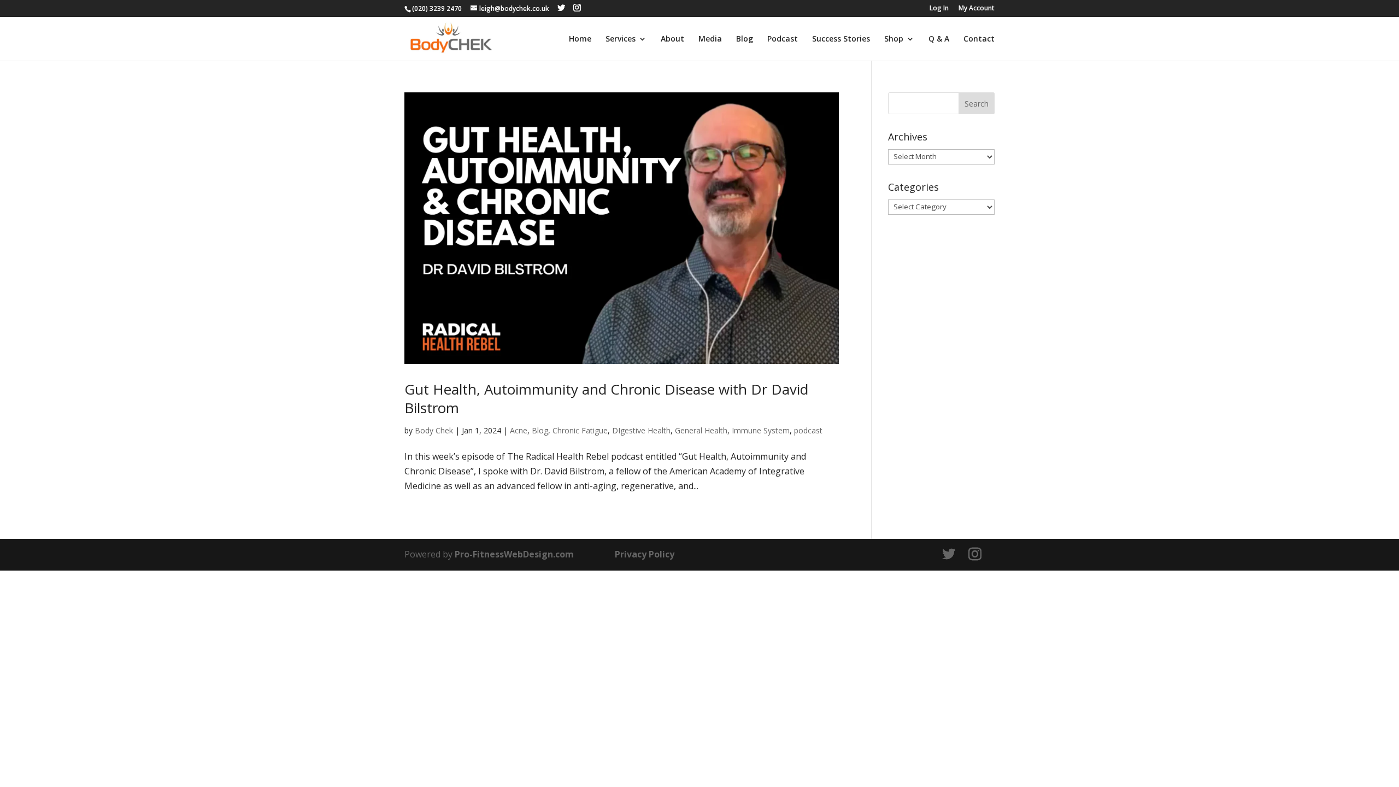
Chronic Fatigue (580, 430)
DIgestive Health (641, 430)
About (672, 39)
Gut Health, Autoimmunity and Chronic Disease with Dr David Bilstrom (606, 398)
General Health (701, 430)
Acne (518, 430)
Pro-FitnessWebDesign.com (514, 554)
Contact (979, 39)
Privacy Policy (644, 554)
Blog (744, 39)
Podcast (782, 39)
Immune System (761, 430)
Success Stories (841, 39)
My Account (977, 9)
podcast (808, 430)
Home (580, 39)
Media (710, 39)
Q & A (938, 39)
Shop (893, 39)
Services (621, 39)
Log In (939, 9)
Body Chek (434, 430)
